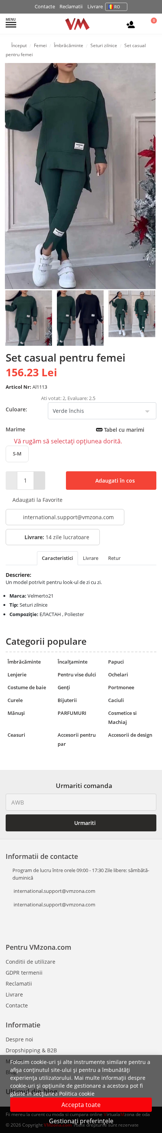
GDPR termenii (24, 972)
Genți (64, 687)
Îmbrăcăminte (24, 661)
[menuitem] (28, 317)
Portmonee (121, 687)
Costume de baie (27, 687)
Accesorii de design (130, 734)
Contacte (45, 6)
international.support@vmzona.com (68, 517)
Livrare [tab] (90, 558)
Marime (75, 429)
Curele (15, 700)
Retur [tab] (114, 558)
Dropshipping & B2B (31, 1050)
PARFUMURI (72, 713)
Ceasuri (16, 734)
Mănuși (16, 713)
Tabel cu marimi (123, 429)
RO (117, 6)
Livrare (95, 6)
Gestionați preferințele (81, 1121)
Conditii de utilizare (30, 961)
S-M (17, 453)
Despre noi (19, 1039)
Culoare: (16, 409)
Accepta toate (81, 1105)
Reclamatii (71, 6)
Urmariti (84, 822)
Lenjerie (17, 674)
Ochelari (118, 674)
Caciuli (116, 700)
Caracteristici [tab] (57, 558)
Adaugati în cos (114, 480)
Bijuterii (67, 700)
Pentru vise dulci (77, 674)
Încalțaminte (72, 661)
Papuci (116, 661)
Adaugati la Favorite (37, 499)
